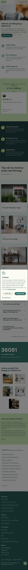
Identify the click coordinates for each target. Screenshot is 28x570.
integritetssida (12, 289)
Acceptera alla (20, 293)
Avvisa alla (8, 293)
